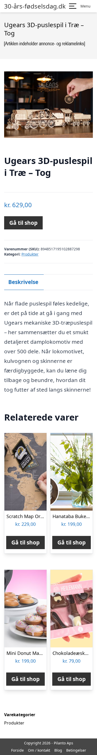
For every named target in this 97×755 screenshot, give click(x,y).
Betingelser (76, 750)
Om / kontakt (39, 750)
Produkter (30, 254)
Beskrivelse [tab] (23, 282)
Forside (17, 750)
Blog (58, 750)
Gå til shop (23, 222)
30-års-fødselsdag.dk (35, 6)
